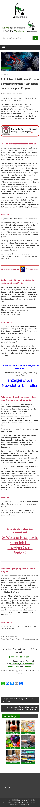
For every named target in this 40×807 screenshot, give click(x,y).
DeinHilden (14, 664)
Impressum (7, 787)
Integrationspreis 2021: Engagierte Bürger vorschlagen (17, 700)
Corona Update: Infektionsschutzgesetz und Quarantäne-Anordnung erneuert (22, 708)
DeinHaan (28, 666)
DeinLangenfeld (27, 664)
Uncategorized (6, 68)
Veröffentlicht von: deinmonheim (12, 94)
